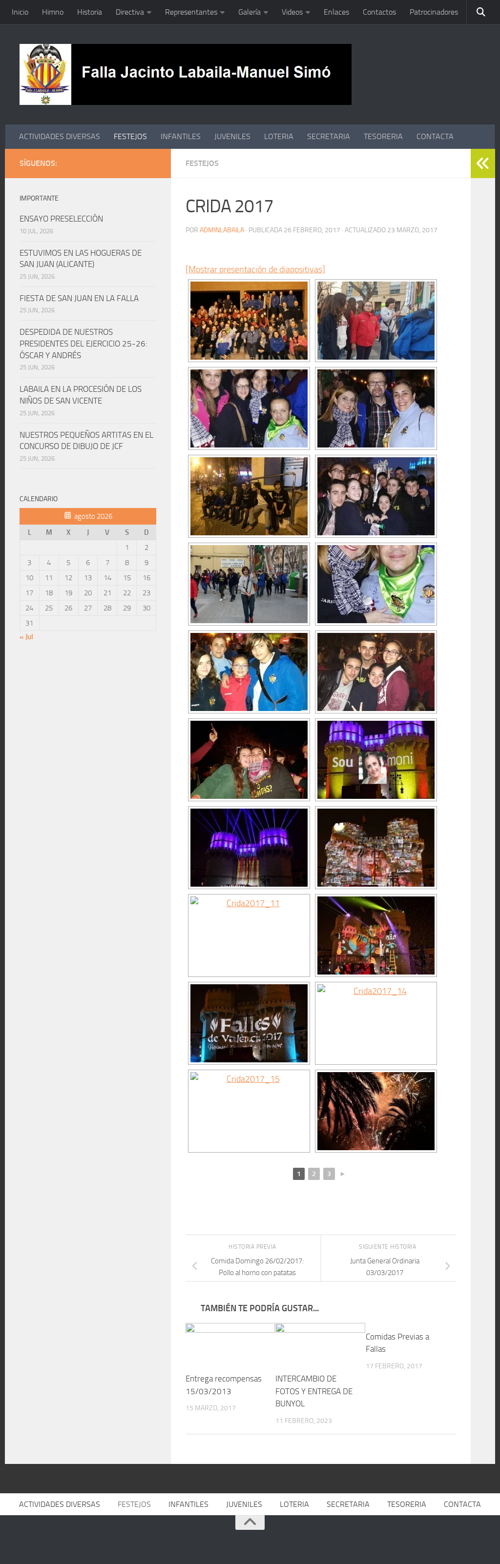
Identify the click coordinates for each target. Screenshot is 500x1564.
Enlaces (336, 12)
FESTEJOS (130, 136)
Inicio (20, 12)
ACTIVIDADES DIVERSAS (59, 136)
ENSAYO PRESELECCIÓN (61, 218)
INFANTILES (181, 136)
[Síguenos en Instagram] (150, 163)
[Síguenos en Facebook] (103, 163)
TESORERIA (383, 136)
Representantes (191, 12)
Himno (52, 12)
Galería (249, 12)
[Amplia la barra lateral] (483, 163)
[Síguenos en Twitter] (119, 163)
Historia (89, 12)
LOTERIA (278, 136)
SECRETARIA (328, 136)
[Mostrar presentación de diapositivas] (255, 269)
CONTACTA (435, 136)
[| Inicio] (186, 74)
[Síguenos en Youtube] (135, 163)
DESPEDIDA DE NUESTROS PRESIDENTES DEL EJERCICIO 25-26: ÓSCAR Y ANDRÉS (83, 343)
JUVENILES (232, 136)
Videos (292, 12)
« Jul (26, 636)
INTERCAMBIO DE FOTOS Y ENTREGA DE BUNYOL (314, 1391)
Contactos (379, 12)
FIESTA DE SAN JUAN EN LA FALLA (79, 298)
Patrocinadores (434, 12)
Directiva (130, 12)
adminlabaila (222, 230)
